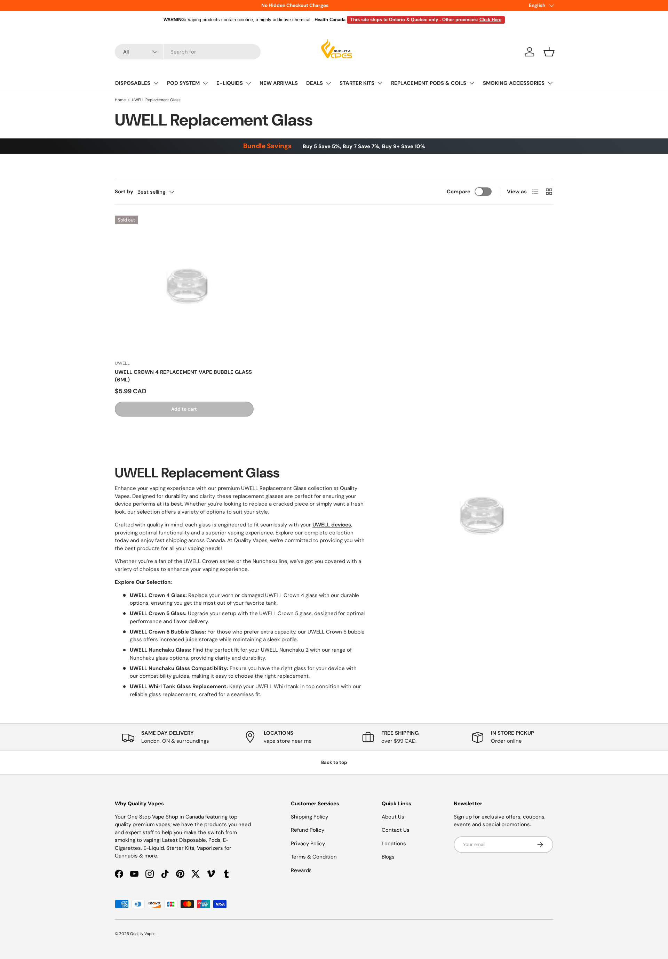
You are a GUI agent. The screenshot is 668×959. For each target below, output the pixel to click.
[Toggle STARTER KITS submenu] (380, 83)
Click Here (490, 19)
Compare (458, 191)
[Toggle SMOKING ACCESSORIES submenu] (550, 83)
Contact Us (395, 830)
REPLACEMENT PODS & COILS (428, 83)
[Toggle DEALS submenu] (328, 83)
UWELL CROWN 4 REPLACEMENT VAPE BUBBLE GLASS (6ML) (183, 376)
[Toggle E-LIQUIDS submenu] (248, 83)
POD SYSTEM (183, 83)
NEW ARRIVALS (279, 83)
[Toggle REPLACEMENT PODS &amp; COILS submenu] (472, 83)
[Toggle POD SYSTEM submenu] (205, 83)
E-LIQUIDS (229, 83)
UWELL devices (331, 524)
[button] (549, 51)
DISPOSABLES (132, 83)
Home (120, 99)
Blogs (388, 856)
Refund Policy (307, 830)
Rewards (301, 870)
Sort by (124, 191)
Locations (394, 843)
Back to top (334, 762)
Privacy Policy (308, 843)
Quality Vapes (143, 933)
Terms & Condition (314, 856)
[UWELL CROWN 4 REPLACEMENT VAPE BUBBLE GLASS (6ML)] (184, 285)
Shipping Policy (309, 816)
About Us (393, 816)
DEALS (314, 83)
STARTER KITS (357, 83)
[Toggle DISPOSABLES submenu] (156, 83)
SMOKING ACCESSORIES (513, 83)
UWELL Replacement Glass (156, 99)
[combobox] (188, 51)
